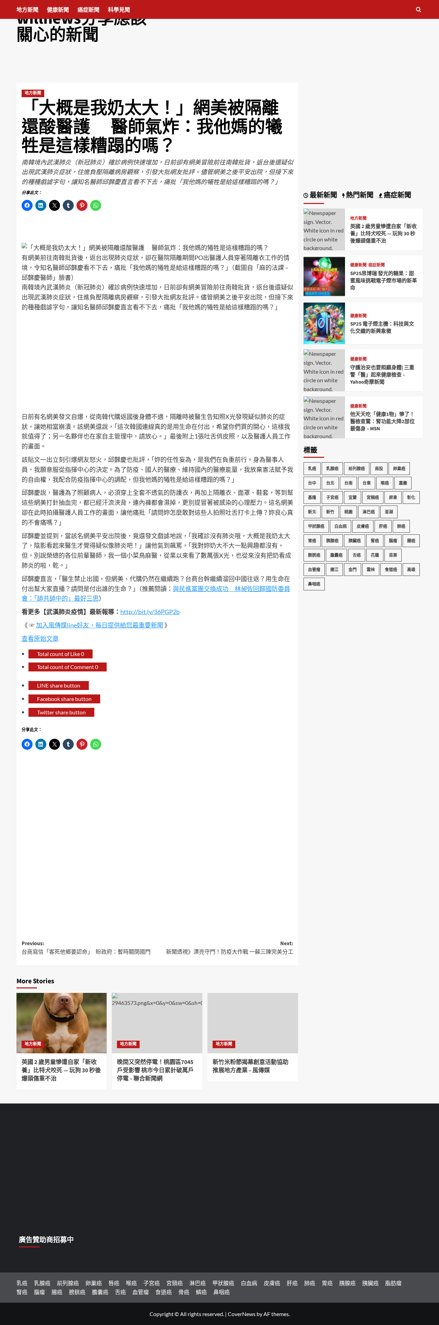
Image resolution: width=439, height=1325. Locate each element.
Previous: (86, 948)
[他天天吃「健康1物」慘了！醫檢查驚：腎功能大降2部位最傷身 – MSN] (324, 422)
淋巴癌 (369, 511)
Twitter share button (61, 712)
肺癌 (401, 526)
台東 (367, 483)
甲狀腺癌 (316, 526)
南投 (379, 468)
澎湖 (389, 511)
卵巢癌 (399, 468)
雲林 (371, 569)
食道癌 (391, 569)
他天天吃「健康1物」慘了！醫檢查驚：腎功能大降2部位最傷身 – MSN (382, 421)
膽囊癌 (336, 555)
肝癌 (383, 526)
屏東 (393, 497)
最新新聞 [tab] (322, 195)
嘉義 (403, 483)
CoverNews (242, 1314)
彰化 (411, 497)
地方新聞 (27, 10)
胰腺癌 (332, 540)
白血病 (340, 526)
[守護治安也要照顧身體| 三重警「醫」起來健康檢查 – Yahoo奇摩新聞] (324, 375)
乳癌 (312, 468)
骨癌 (183, 1292)
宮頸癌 (373, 497)
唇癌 (113, 1283)
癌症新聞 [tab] (396, 195)
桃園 (348, 511)
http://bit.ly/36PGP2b (150, 611)
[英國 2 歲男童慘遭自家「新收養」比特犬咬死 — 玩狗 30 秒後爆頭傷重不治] (61, 1023)
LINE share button (58, 685)
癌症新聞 (88, 10)
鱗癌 (201, 1292)
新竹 (330, 511)
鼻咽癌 (314, 584)
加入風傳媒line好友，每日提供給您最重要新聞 (99, 625)
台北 (330, 483)
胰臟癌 (354, 540)
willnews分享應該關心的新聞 (81, 27)
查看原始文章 (40, 638)
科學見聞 (119, 10)
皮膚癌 (363, 526)
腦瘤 (393, 540)
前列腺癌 (356, 468)
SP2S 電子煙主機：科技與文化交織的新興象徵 (382, 327)
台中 (312, 483)
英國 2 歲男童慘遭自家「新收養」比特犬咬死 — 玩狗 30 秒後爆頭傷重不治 (61, 1070)
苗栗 (393, 555)
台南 (348, 483)
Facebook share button (64, 698)
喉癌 (385, 483)
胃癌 (312, 540)
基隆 (312, 497)
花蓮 (375, 555)
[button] (418, 9)
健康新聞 (58, 10)
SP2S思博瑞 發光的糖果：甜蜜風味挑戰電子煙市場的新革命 (383, 281)
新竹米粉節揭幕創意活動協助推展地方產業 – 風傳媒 (250, 1066)
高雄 (411, 569)
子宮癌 (332, 497)
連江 (334, 569)
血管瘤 (314, 569)
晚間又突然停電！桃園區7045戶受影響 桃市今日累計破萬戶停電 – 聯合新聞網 (155, 1070)
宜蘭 (352, 497)
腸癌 (411, 540)
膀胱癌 (314, 555)
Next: (229, 948)
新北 (312, 511)
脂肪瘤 (393, 1283)
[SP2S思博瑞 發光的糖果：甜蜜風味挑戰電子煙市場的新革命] (324, 275)
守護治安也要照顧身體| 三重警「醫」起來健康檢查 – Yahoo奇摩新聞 (382, 375)
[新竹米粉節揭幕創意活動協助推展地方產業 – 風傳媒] (252, 1023)
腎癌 (375, 540)
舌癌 (357, 555)
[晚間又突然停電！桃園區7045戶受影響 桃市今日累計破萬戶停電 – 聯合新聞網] (157, 1023)
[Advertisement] (157, 364)
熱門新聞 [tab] (359, 195)
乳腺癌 (332, 468)
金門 (352, 569)
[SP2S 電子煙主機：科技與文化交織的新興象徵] (324, 322)
